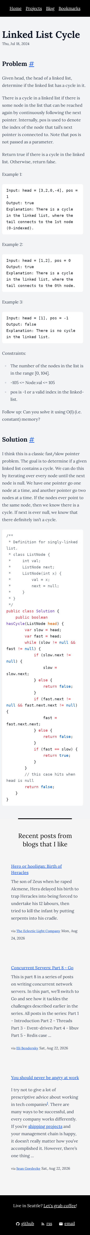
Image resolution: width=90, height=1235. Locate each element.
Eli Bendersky (27, 1048)
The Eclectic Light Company (38, 931)
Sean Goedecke (28, 1168)
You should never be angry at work (45, 1077)
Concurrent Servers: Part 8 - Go (42, 967)
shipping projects (45, 1126)
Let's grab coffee (60, 1205)
